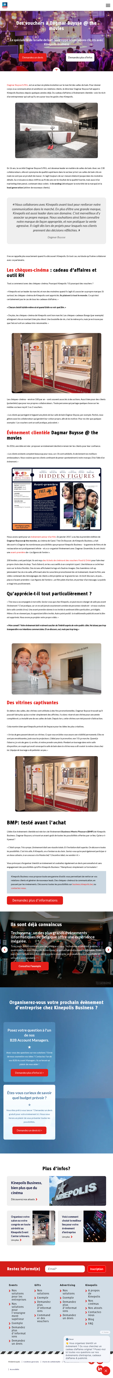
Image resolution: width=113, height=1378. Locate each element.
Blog (91, 1319)
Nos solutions (43, 1292)
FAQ (90, 1323)
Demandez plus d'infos (80, 57)
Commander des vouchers (43, 1318)
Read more (36, 1199)
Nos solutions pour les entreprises (19, 1295)
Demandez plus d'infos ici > (29, 1072)
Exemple (17, 1323)
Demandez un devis (32, 57)
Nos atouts (95, 1308)
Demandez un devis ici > (29, 1130)
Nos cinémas (93, 1302)
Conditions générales (31, 1362)
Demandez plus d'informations (34, 900)
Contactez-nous (95, 1314)
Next (108, 950)
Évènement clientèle (28, 432)
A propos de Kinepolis (94, 1293)
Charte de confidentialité (51, 1362)
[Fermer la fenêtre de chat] (105, 1370)
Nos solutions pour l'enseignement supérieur (18, 1311)
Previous (4, 950)
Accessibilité (14, 1369)
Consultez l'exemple (30, 966)
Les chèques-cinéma (28, 270)
